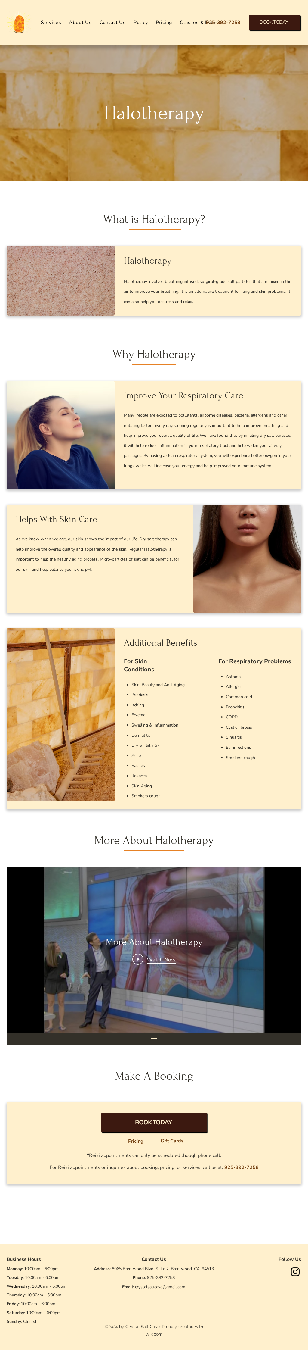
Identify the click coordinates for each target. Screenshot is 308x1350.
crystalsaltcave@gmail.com (160, 1287)
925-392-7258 (161, 1277)
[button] (51, 22)
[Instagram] (295, 1272)
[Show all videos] (154, 1039)
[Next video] (288, 950)
